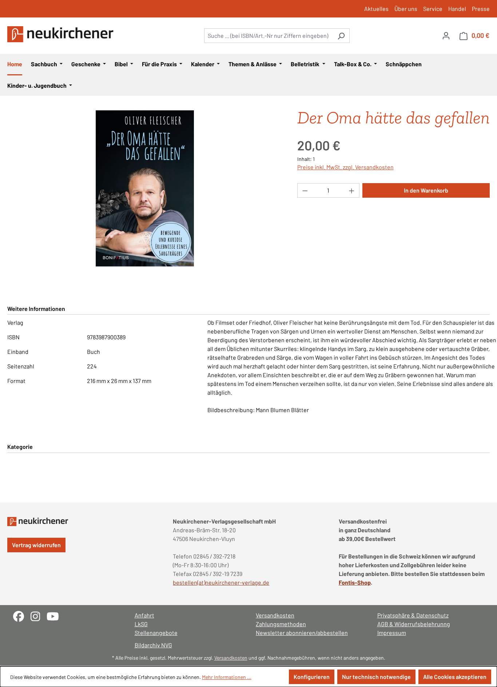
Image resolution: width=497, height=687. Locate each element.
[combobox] (268, 35)
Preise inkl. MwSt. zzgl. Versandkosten (345, 166)
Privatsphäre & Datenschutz (413, 615)
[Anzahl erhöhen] (351, 190)
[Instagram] (39, 615)
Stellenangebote (156, 632)
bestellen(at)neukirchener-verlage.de (221, 582)
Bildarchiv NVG (153, 644)
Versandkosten (275, 615)
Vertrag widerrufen (36, 544)
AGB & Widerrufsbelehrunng (413, 623)
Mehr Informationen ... (226, 677)
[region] (145, 188)
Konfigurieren (312, 676)
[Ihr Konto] (446, 35)
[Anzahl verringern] (305, 190)
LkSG (141, 623)
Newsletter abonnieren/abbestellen (302, 632)
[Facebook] (22, 615)
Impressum (391, 632)
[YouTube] (55, 615)
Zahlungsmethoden (281, 623)
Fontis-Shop (355, 582)
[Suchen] (341, 35)
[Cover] (145, 188)
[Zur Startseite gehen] (61, 34)
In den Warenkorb (426, 190)
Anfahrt (144, 615)
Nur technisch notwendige (376, 676)
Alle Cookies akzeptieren (454, 676)
